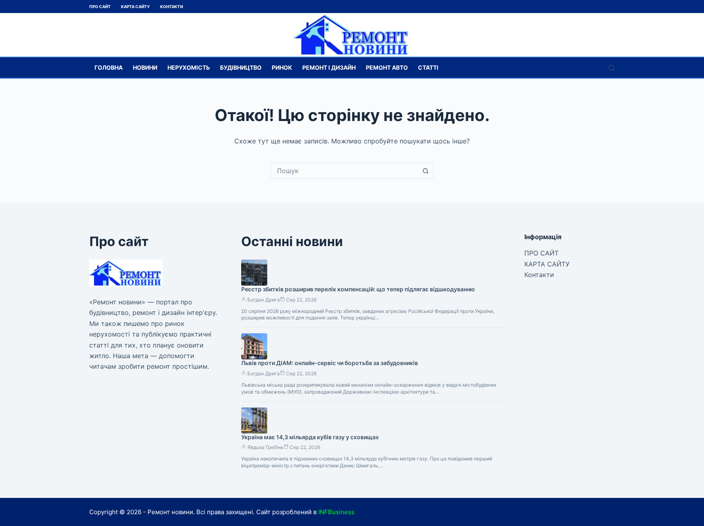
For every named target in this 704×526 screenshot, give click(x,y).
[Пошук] (612, 68)
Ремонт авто (387, 67)
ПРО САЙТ (100, 6)
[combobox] (344, 171)
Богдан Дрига (263, 300)
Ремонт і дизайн (329, 67)
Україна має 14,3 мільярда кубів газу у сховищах (310, 437)
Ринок (282, 67)
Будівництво (241, 67)
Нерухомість (188, 67)
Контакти (171, 6)
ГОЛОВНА (109, 67)
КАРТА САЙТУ (135, 6)
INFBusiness (336, 512)
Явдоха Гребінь (265, 447)
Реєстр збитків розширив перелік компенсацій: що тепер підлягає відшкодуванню (358, 289)
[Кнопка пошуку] (425, 170)
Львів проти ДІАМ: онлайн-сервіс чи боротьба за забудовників (329, 362)
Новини (145, 67)
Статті (428, 67)
